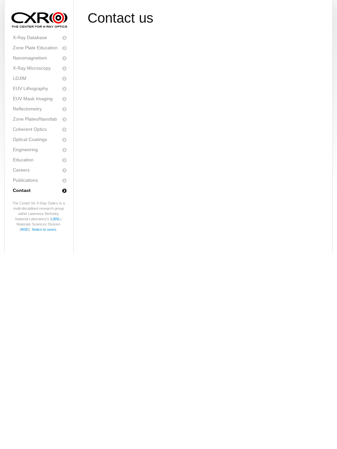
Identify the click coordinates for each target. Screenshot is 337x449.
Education (23, 159)
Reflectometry (27, 108)
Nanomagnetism (30, 57)
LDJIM (19, 78)
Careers (21, 170)
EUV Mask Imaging (33, 98)
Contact (22, 190)
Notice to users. (44, 229)
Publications (25, 180)
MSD (25, 229)
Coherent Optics (30, 129)
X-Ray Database (30, 37)
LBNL (55, 219)
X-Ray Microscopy (32, 68)
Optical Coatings (30, 139)
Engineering (25, 149)
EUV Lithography (30, 88)
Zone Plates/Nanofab (35, 119)
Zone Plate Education (35, 47)
